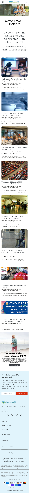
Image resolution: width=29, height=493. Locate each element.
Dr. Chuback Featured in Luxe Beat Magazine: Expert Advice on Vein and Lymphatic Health (14, 80)
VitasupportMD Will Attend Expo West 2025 (13, 286)
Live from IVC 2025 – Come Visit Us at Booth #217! (14, 148)
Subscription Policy (7, 453)
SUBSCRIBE (21, 393)
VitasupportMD (16, 487)
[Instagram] (16, 415)
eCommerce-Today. (18, 490)
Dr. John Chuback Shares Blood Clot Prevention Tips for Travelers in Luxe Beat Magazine (13, 252)
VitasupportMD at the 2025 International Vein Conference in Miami (13, 183)
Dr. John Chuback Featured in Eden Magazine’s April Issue (12, 217)
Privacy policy (5, 434)
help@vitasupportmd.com (8, 409)
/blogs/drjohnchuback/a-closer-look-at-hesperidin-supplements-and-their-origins (13, 333)
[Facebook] (12, 415)
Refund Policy (5, 440)
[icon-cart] (26, 2)
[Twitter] (8, 415)
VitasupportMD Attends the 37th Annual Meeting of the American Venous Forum (13, 320)
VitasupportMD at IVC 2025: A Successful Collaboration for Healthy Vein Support (12, 114)
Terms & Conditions (7, 447)
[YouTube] (20, 415)
